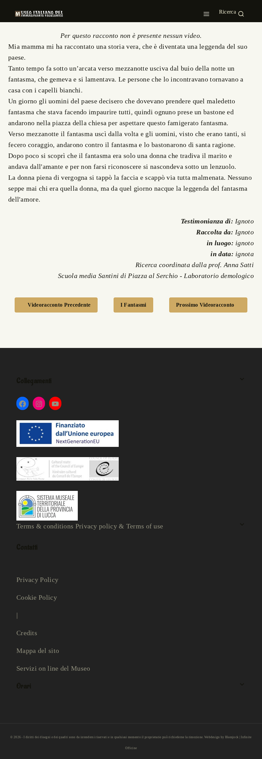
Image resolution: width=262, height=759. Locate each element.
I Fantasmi (133, 305)
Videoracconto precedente (59, 305)
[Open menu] (206, 11)
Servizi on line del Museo (53, 668)
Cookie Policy (36, 597)
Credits (26, 633)
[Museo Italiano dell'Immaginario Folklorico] (39, 14)
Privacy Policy (37, 579)
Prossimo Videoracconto (205, 305)
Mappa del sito (37, 650)
